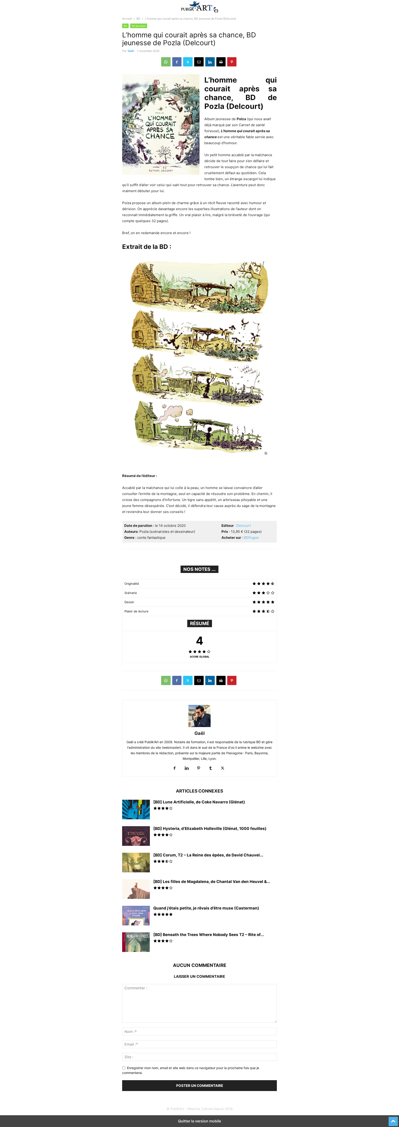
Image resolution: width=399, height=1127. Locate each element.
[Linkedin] (210, 61)
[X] (188, 61)
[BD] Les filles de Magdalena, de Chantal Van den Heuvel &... (211, 881)
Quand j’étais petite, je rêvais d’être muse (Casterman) (206, 908)
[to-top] (393, 1119)
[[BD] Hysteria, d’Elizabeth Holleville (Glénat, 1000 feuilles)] (136, 836)
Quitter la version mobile (199, 1121)
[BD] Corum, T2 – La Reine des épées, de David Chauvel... (208, 855)
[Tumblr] (210, 768)
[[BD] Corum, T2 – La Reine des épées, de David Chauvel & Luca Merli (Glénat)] (136, 863)
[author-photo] (199, 727)
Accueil (127, 18)
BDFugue (251, 537)
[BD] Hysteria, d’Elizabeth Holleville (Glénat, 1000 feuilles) (209, 828)
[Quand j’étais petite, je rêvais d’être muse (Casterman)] (136, 916)
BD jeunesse (138, 25)
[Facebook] (176, 61)
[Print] (221, 61)
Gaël (131, 51)
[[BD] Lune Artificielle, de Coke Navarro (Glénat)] (136, 810)
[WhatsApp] (166, 61)
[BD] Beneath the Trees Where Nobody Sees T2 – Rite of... (208, 934)
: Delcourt (242, 525)
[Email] (199, 61)
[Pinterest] (231, 61)
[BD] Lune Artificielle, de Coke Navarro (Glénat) (199, 802)
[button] (129, 7)
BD (138, 18)
